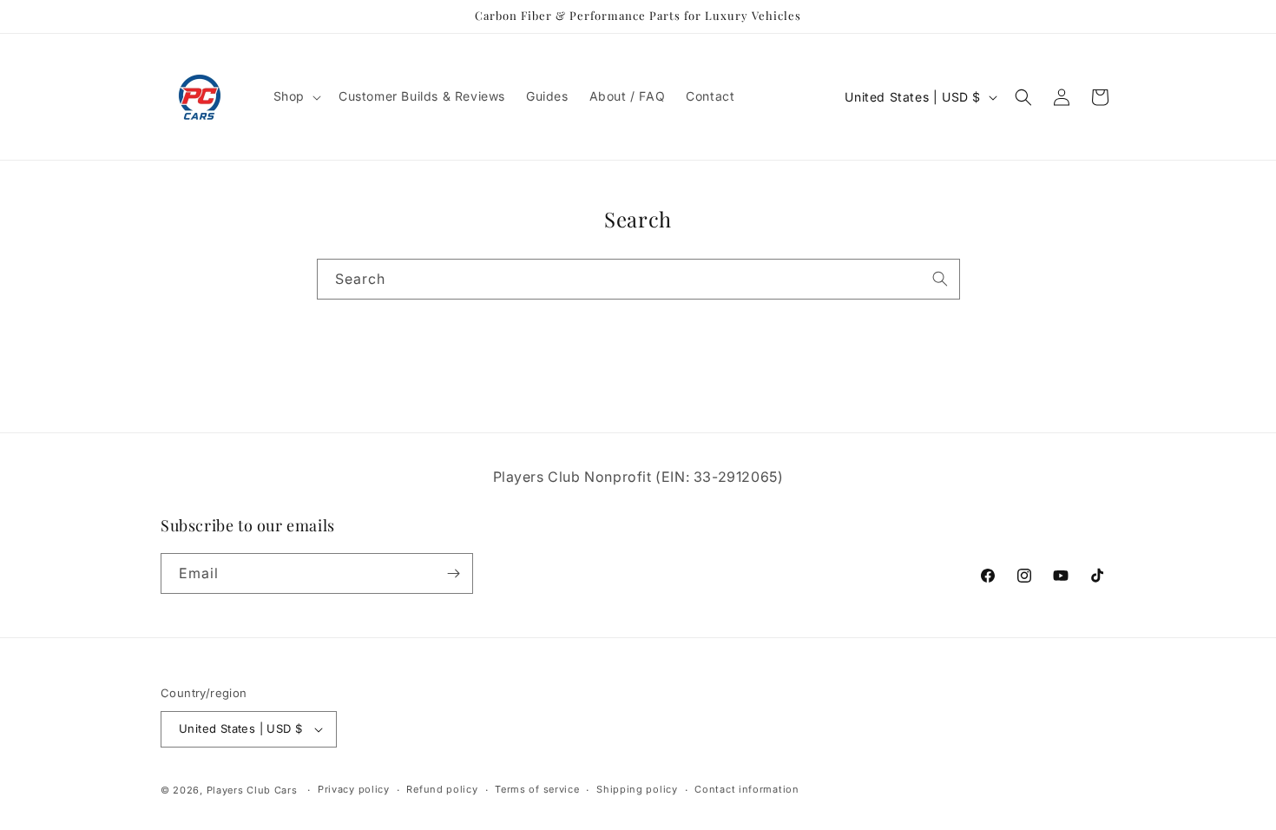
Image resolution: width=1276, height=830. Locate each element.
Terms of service (537, 789)
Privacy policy (354, 789)
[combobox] (638, 279)
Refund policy (441, 789)
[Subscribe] (453, 573)
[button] (295, 96)
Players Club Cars (252, 790)
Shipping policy (637, 789)
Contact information (746, 789)
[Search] (940, 279)
